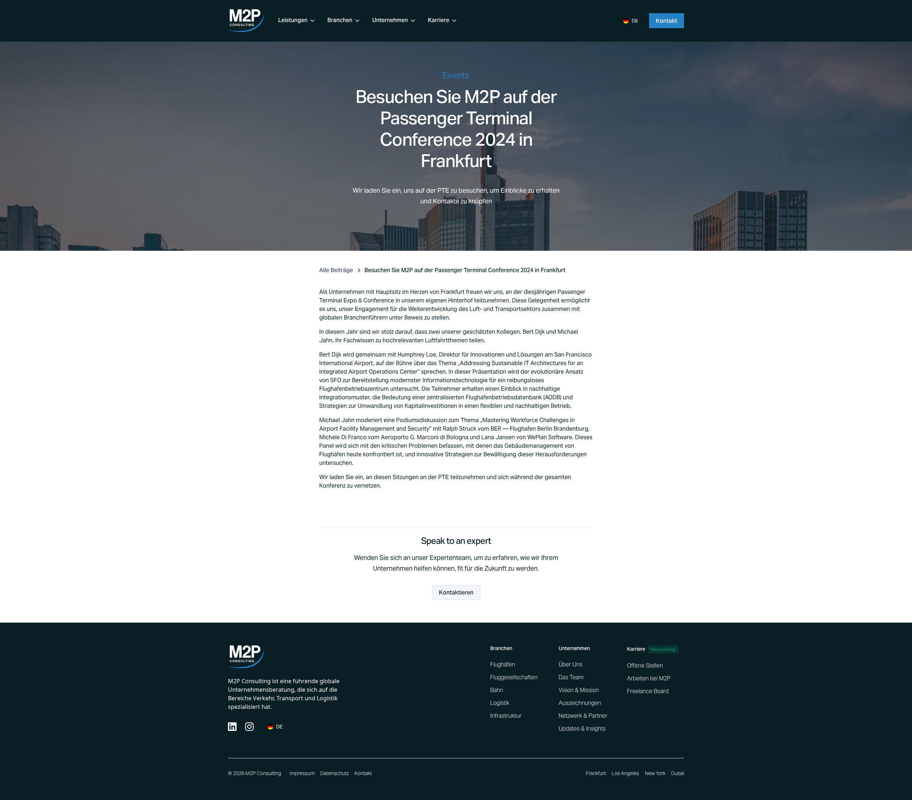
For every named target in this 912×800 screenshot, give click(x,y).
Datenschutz (334, 773)
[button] (297, 20)
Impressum (302, 773)
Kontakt (363, 773)
